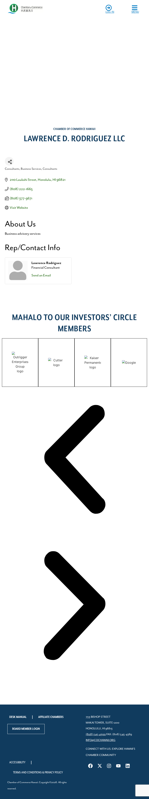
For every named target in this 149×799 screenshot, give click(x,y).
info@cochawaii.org (100, 740)
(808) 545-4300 (96, 734)
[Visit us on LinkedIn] (127, 765)
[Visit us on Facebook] (90, 765)
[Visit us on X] (99, 765)
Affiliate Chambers (50, 717)
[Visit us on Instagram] (109, 765)
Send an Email (41, 275)
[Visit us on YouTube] (118, 765)
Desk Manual (18, 717)
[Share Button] (9, 161)
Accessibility (17, 762)
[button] (74, 460)
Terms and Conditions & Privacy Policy (38, 772)
